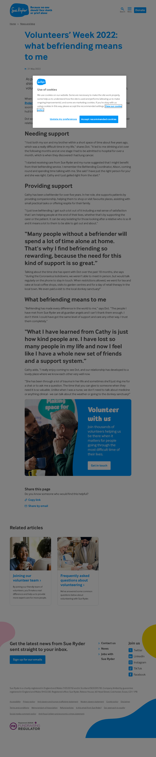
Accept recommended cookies (99, 119)
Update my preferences (63, 119)
